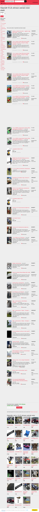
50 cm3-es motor (10, 425)
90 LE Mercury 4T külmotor (18, 292)
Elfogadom (35, 510)
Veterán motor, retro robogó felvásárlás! (20, 360)
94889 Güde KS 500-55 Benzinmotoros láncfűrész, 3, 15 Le (20, 158)
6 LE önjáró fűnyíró (16, 218)
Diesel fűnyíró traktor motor (25, 452)
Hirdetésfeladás (35, 2)
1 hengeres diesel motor (17, 149)
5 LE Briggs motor (34, 438)
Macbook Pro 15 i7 (18, 491)
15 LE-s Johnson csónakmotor (2, 44)
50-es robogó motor (10, 451)
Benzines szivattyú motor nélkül (10, 479)
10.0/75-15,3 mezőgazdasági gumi (3, 28)
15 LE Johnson (3, 41)
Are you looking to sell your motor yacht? (21, 331)
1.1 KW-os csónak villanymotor (2, 55)
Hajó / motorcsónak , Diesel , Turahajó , (20, 310)
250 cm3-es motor (18, 505)
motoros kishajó (15, 341)
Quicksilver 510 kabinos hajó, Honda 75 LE (20, 178)
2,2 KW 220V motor (18, 451)
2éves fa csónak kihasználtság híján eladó (21, 272)
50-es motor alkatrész (25, 492)
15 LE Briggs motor (26, 505)
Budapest (33, 43)
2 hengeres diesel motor (17, 198)
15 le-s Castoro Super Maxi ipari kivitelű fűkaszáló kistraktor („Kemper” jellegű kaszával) (20, 43)
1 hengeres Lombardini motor (2, 64)
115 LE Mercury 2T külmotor (18, 237)
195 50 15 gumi (9, 491)
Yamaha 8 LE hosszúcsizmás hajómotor (20, 207)
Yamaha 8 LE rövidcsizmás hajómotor (20, 227)
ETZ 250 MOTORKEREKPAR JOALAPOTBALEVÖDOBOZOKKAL (19, 380)
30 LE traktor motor (26, 465)
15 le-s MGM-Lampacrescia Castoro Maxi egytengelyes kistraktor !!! (21, 128)
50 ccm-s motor (18, 425)
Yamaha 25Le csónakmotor (18, 282)
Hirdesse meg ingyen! (34, 411)
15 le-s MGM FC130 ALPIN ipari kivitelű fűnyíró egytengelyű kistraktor (20, 86)
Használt (2, 1)
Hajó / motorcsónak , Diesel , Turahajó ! (20, 320)
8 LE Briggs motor (26, 425)
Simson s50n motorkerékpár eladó (19, 370)
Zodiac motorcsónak (16, 263)
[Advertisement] (15, 18)
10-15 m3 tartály (3, 23)
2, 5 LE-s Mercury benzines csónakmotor (21, 168)
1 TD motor (2, 69)
